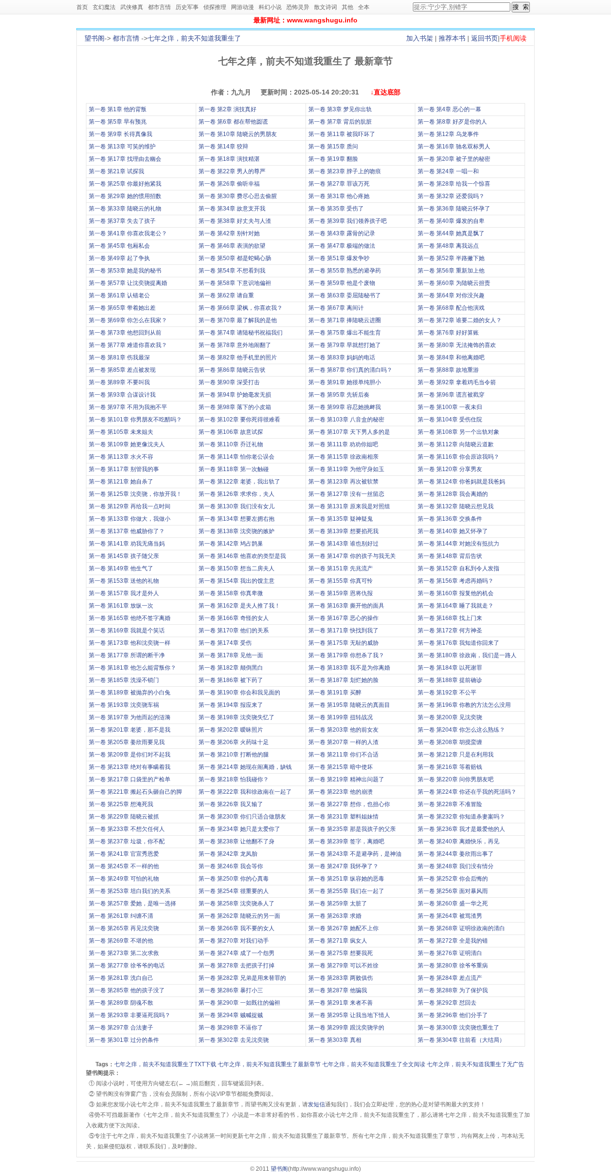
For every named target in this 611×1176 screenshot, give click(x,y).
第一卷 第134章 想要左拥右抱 (236, 518)
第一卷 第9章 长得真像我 (120, 134)
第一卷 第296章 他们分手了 (453, 1015)
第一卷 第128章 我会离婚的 (453, 494)
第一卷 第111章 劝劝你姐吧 (343, 444)
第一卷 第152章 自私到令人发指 (458, 568)
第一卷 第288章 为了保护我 (453, 990)
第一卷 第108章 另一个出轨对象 (458, 432)
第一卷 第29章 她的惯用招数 (125, 196)
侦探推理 (214, 7)
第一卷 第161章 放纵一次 (121, 605)
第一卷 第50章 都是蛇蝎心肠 (235, 258)
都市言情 (159, 7)
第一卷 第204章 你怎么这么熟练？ (461, 729)
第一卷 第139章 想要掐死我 (343, 531)
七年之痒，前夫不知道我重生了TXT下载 (165, 1064)
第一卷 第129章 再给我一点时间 (129, 506)
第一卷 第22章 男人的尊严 (232, 171)
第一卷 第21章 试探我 (116, 171)
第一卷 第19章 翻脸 (333, 159)
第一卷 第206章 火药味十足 (234, 742)
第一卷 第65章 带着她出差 (122, 307)
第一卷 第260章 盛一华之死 (453, 903)
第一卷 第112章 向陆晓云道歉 (456, 444)
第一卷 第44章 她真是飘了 (451, 233)
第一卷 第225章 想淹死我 (121, 804)
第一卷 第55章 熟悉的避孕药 (344, 270)
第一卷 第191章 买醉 (334, 692)
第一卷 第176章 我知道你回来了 (458, 643)
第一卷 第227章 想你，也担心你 (349, 804)
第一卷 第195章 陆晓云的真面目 (349, 705)
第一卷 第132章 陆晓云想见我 (456, 506)
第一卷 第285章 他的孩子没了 (127, 990)
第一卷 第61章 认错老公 (119, 295)
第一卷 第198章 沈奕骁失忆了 (236, 717)
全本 (363, 7)
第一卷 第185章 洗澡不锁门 (124, 680)
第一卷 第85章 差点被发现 (122, 370)
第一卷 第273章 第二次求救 (124, 953)
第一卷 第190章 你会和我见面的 (239, 692)
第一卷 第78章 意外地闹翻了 (235, 345)
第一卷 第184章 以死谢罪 (450, 667)
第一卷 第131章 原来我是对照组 (349, 506)
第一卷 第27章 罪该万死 (338, 183)
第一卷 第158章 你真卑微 (231, 593)
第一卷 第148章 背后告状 (450, 556)
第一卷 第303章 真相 (334, 1040)
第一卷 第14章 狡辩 (223, 146)
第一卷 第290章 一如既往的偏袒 (239, 1002)
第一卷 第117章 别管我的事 (124, 469)
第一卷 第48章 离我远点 (448, 245)
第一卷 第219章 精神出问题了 (346, 779)
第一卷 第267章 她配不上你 (343, 928)
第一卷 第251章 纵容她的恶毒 (346, 878)
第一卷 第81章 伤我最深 (119, 357)
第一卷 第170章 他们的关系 (234, 630)
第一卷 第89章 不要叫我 (119, 382)
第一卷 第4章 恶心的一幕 (449, 109)
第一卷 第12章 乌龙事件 (448, 134)
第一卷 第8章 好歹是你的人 (452, 121)
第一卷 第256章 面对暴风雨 (453, 891)
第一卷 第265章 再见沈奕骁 (124, 928)
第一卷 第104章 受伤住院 (450, 419)
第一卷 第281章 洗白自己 (121, 978)
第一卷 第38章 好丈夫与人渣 (235, 221)
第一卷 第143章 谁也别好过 (343, 543)
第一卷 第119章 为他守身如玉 (346, 469)
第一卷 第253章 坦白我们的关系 (129, 891)
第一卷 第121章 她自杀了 (121, 481)
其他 (347, 7)
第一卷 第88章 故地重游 (448, 370)
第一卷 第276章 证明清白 (450, 953)
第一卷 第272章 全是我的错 (453, 940)
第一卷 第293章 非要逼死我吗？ (129, 1015)
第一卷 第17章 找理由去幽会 (125, 159)
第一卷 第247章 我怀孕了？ (343, 866)
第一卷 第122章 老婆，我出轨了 (239, 481)
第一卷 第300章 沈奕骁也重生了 (458, 1027)
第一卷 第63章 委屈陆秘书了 (344, 295)
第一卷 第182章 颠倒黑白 (231, 667)
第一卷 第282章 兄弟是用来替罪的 (242, 978)
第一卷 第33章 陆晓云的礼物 (125, 208)
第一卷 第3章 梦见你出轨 (340, 109)
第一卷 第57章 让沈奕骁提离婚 (128, 283)
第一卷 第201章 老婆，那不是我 (129, 729)
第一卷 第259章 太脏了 (337, 903)
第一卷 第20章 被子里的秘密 (454, 159)
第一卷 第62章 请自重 (226, 295)
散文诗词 (325, 7)
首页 (82, 7)
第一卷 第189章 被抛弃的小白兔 (129, 692)
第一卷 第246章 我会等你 (231, 866)
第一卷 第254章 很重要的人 (234, 891)
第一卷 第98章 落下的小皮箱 (235, 407)
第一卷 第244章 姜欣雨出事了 (456, 853)
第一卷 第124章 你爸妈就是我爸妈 (461, 481)
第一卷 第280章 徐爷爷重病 (453, 965)
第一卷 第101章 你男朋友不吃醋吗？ (135, 419)
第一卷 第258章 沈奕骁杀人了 (236, 903)
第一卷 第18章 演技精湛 (229, 159)
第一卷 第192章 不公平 (447, 692)
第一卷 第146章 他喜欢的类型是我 (242, 556)
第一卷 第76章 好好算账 (448, 332)
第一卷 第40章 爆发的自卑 (451, 221)
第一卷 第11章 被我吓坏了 (341, 134)
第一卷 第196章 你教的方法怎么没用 (464, 705)
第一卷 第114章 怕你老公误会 (236, 456)
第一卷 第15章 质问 (333, 146)
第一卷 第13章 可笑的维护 (122, 146)
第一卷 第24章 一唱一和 (448, 171)
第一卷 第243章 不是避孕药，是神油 (354, 853)
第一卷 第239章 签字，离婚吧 (346, 841)
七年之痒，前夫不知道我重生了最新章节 (269, 1064)
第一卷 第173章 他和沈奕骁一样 (129, 643)
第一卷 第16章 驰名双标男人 (454, 146)
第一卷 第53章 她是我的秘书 (125, 270)
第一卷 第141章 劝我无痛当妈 (127, 543)
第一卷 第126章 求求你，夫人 (236, 494)
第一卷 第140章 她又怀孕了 (453, 531)
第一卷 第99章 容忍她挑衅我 (344, 407)
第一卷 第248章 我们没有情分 (456, 866)
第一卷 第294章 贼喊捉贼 (231, 1015)
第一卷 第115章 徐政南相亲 (343, 456)
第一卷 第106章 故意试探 (231, 432)
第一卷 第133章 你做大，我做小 (129, 518)
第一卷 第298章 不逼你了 (231, 1027)
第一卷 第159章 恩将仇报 (340, 593)
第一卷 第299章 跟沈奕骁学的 (346, 1027)
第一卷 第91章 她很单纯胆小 (344, 382)
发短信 (316, 1104)
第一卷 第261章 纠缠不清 (121, 916)
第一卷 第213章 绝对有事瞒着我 (129, 767)
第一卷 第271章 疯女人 (337, 940)
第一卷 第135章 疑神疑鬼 (340, 518)
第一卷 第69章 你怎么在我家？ (128, 320)
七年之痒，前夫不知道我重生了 (194, 38)
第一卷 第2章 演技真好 (227, 109)
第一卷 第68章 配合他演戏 (451, 307)
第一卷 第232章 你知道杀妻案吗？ (461, 816)
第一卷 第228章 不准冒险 (450, 804)
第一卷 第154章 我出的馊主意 (236, 581)
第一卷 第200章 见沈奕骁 (450, 717)
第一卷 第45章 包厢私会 (119, 245)
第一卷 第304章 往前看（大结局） (461, 1040)
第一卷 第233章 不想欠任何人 (127, 829)
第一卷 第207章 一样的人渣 (343, 742)
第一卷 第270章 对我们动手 (234, 940)
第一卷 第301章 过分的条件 (124, 1040)
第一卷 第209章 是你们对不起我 (129, 754)
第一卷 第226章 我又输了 (231, 804)
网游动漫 (242, 7)
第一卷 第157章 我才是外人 (124, 593)
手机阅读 (513, 38)
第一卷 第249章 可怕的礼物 (124, 878)
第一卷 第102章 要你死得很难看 (239, 419)
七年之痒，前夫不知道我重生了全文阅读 (373, 1064)
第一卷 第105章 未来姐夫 (121, 432)
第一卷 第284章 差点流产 (450, 978)
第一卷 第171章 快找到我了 (343, 630)
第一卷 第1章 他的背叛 (118, 109)
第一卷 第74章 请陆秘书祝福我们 (241, 332)
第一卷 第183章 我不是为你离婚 (349, 667)
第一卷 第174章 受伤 (225, 643)
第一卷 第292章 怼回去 (447, 1002)
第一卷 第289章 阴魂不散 (121, 1002)
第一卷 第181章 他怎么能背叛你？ (132, 667)
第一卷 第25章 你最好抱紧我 (125, 183)
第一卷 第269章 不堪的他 (121, 940)
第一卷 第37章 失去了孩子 (122, 221)
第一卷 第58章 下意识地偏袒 (235, 283)
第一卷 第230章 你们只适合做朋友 (242, 816)
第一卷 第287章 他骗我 (337, 990)
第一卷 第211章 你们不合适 (343, 754)
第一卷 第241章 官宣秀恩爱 (124, 853)
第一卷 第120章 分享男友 (450, 469)
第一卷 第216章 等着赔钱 (450, 767)
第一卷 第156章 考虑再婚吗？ (456, 581)
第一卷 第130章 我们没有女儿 (236, 506)
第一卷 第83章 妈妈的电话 (341, 357)
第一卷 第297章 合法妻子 (121, 1027)
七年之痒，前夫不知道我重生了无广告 (475, 1064)
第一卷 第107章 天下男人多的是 (349, 432)
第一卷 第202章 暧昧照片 (231, 729)
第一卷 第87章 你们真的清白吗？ (350, 370)
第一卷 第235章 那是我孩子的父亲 (352, 829)
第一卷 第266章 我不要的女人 (236, 928)
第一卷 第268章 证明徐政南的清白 (461, 928)
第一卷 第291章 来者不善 (340, 1002)
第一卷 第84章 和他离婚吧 (451, 357)
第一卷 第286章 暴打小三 (231, 990)
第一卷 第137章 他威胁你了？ (127, 531)
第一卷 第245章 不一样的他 (124, 866)
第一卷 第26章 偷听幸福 (229, 183)
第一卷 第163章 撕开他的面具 (346, 605)
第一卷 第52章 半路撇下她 (451, 258)
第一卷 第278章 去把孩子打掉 (236, 965)
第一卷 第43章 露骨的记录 (341, 233)
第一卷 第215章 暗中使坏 (340, 767)
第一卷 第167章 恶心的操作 (343, 618)
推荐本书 (452, 38)
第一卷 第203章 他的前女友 (343, 729)
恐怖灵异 (297, 7)
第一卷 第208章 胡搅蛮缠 (450, 742)
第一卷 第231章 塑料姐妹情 (343, 816)
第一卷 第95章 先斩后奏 (338, 394)
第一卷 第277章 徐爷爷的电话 (127, 965)
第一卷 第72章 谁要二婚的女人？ (460, 320)
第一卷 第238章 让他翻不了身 (236, 841)
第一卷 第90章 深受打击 (229, 382)
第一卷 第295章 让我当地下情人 (349, 1015)
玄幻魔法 (104, 7)
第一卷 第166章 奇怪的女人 (234, 618)
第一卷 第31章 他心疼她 (338, 196)
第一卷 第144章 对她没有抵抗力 (458, 543)
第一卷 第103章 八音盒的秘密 (346, 419)
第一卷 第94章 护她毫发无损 (235, 394)
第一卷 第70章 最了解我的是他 (238, 320)
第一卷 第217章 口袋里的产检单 (129, 779)
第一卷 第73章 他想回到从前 (125, 332)
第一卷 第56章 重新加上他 (451, 270)
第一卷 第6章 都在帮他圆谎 (233, 121)
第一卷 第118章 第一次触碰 (234, 469)
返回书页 (484, 38)
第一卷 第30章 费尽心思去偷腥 (238, 196)
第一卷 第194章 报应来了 (231, 705)
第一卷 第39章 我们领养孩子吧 (347, 221)
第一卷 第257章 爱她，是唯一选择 (132, 903)
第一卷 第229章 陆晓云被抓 (124, 816)
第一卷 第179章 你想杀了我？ (346, 655)
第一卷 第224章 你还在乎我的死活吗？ (467, 791)
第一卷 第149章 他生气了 (121, 568)
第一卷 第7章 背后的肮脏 (340, 121)
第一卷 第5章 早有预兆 (118, 121)
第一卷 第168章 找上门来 (450, 618)
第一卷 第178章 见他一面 (231, 655)
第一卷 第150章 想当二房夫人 (236, 568)
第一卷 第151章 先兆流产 (340, 568)
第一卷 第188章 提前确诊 (450, 680)
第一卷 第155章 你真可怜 (340, 581)
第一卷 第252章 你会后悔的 (453, 878)
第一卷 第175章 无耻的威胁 (343, 643)
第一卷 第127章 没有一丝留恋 (346, 494)
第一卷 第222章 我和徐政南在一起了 (245, 791)
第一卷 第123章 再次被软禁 (343, 481)
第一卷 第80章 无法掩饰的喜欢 (457, 345)
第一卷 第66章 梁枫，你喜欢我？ (241, 307)
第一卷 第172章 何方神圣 (450, 630)
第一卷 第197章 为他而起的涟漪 (129, 717)
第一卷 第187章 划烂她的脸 (343, 680)
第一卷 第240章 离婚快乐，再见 (458, 841)
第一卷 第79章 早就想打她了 (344, 345)
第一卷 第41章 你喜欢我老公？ (128, 233)
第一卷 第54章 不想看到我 (232, 270)
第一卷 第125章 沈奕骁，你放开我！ (135, 494)
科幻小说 (270, 7)
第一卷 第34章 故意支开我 (232, 208)
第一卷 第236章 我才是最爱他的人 (461, 829)
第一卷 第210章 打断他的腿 (234, 754)
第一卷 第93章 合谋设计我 (122, 394)
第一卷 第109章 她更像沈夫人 (127, 444)
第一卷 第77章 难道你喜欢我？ (128, 345)
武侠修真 (131, 7)
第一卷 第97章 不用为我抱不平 (128, 407)
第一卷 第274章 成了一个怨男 (236, 953)
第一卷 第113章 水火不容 (121, 456)
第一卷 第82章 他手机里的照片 (238, 357)
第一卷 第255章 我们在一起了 (346, 891)
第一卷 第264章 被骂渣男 (450, 916)
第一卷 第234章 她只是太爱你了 (239, 829)
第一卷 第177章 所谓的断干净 (127, 655)
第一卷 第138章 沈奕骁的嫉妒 (236, 531)
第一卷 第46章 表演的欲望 (232, 245)
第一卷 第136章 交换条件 (450, 518)
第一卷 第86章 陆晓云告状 (232, 370)
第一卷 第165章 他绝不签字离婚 (129, 618)
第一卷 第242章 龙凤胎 (228, 853)
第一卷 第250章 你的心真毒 (234, 878)
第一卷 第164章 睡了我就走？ (456, 605)
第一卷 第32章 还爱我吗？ (451, 196)
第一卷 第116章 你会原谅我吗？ (458, 456)
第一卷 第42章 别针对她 (229, 233)
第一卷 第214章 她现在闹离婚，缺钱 (245, 767)
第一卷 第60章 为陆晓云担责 (454, 283)
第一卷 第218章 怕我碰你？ (234, 779)
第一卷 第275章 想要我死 (340, 953)
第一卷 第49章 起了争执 (119, 258)
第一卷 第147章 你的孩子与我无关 (352, 556)
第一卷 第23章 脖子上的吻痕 (344, 171)
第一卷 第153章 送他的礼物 (124, 581)
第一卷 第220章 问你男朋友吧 (456, 779)
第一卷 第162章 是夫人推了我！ (239, 605)
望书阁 (94, 38)
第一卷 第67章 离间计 (336, 307)
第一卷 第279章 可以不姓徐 (343, 965)
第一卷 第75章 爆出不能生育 (344, 332)
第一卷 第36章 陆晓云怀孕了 (454, 208)
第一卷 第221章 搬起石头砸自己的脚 (135, 791)
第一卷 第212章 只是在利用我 (456, 754)
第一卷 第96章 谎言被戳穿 (451, 394)
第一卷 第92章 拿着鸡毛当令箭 (457, 382)
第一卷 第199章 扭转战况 (340, 717)
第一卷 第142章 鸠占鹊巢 (231, 543)
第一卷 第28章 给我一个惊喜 (454, 183)
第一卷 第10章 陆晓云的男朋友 (238, 134)
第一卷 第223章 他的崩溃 (340, 791)
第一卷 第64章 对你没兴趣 (451, 295)
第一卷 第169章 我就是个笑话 (127, 630)
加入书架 (419, 38)
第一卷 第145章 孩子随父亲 (124, 556)
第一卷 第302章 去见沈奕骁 (234, 1040)
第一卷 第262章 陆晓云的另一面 (239, 916)
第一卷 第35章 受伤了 (336, 208)
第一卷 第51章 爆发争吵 (338, 258)
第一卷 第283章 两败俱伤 (340, 978)
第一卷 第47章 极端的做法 (341, 245)
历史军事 (187, 7)
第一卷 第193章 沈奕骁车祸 (124, 705)
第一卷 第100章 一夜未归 (450, 407)
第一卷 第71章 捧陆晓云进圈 (344, 320)
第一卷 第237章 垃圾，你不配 (127, 841)
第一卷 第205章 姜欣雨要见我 (127, 742)
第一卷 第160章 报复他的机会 (456, 593)
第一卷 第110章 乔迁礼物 (231, 444)
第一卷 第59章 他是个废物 (341, 283)
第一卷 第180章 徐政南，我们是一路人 (467, 655)
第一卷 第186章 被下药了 (231, 680)
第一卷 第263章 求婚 (334, 916)
